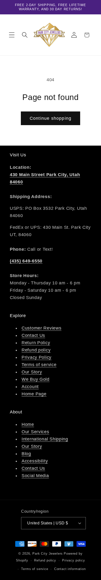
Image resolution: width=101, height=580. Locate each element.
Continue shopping (50, 118)
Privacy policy (73, 560)
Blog (26, 453)
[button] (11, 35)
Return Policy (36, 342)
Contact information (70, 569)
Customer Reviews (42, 328)
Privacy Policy (36, 357)
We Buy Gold (36, 379)
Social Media (35, 475)
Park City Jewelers (47, 553)
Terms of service (39, 364)
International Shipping (45, 439)
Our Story (32, 372)
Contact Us (33, 335)
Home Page (34, 393)
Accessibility (35, 461)
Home (28, 424)
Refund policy (36, 350)
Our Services (35, 431)
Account (30, 386)
